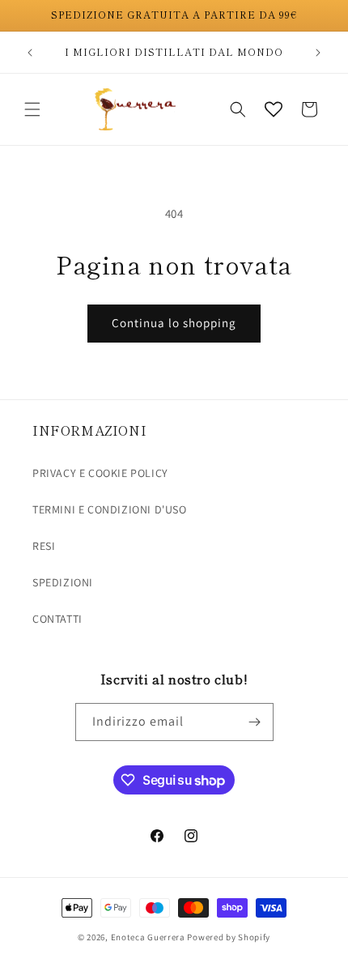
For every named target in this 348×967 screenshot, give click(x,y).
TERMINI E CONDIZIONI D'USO (109, 509)
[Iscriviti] (255, 722)
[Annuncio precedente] (30, 52)
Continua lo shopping (174, 322)
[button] (32, 109)
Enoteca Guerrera (148, 937)
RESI (43, 546)
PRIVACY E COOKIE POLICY (100, 473)
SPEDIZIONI (62, 582)
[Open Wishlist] (273, 109)
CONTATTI (57, 618)
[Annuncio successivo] (318, 52)
